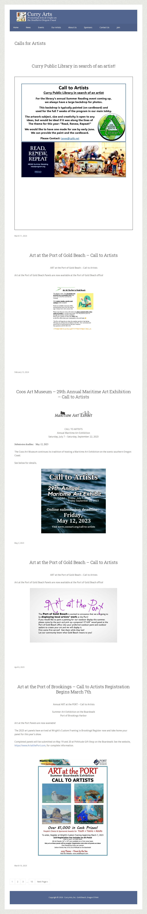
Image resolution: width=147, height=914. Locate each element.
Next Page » (42, 882)
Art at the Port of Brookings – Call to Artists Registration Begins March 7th (73, 689)
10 (32, 881)
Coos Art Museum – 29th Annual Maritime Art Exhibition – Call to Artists (73, 394)
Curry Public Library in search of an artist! (73, 66)
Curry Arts (72, 17)
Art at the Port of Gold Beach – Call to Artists (73, 255)
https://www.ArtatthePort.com (30, 745)
